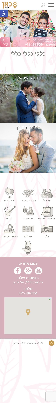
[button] (4, 13)
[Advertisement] (28, 375)
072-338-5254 (34, 44)
